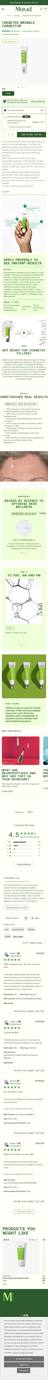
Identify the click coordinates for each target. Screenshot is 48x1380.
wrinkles (31, 929)
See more (8, 1003)
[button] (45, 9)
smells (7, 936)
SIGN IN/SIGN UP (38, 101)
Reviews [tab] (19, 812)
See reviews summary (31, 31)
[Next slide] (44, 3)
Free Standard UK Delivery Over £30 (24, 2)
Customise (23, 1370)
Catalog (16, 16)
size (6, 929)
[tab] (18, 87)
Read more (27, 989)
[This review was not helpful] (42, 1011)
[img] (24, 9)
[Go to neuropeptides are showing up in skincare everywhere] (20, 750)
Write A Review (24, 864)
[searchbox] (13, 918)
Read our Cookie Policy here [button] (23, 1353)
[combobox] (33, 943)
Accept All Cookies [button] (24, 1358)
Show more (18, 936)
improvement (18, 929)
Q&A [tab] (30, 812)
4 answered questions (10, 34)
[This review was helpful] (37, 1011)
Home (9, 16)
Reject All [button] (24, 1364)
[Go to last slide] (4, 3)
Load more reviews (24, 1212)
